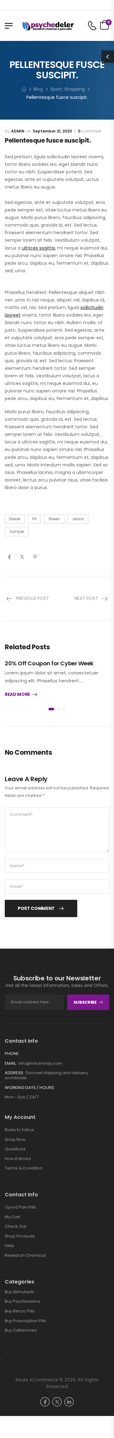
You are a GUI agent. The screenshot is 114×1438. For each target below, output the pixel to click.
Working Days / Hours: (30, 1087)
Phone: (12, 1054)
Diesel (14, 519)
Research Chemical (25, 1255)
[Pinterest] (35, 557)
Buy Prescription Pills (25, 1321)
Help (9, 1246)
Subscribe (85, 1002)
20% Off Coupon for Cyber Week (49, 663)
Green (54, 519)
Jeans (78, 519)
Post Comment (36, 908)
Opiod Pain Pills (20, 1207)
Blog (38, 89)
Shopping (74, 89)
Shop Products (20, 1236)
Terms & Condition (24, 1168)
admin (17, 131)
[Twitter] (22, 557)
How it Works (18, 1159)
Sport (56, 89)
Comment (89, 131)
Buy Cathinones (21, 1330)
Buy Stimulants (19, 1292)
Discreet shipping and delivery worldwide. (46, 1075)
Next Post (86, 598)
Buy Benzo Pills (20, 1311)
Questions (15, 1149)
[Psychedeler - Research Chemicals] (47, 25)
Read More (17, 694)
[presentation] (51, 709)
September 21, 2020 (52, 131)
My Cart (12, 1217)
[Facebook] (9, 557)
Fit (34, 519)
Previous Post (32, 598)
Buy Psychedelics (22, 1301)
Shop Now (15, 1139)
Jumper (16, 531)
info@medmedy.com (40, 1063)
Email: (11, 1063)
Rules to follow (19, 1130)
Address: (14, 1073)
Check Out (15, 1226)
